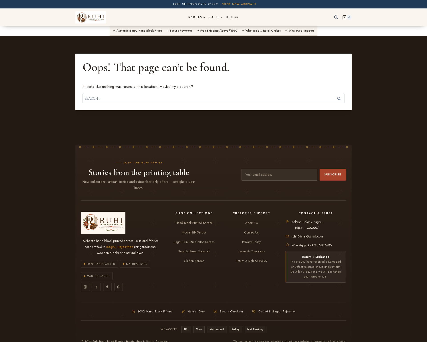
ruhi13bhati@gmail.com (307, 236)
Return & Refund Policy (251, 261)
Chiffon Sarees (194, 261)
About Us (251, 223)
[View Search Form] (336, 17)
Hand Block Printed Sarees (194, 223)
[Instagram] (85, 287)
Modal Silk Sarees (194, 232)
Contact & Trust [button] (315, 213)
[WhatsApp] (118, 287)
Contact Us (251, 232)
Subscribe (332, 174)
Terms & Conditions (251, 251)
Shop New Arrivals (239, 4)
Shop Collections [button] (194, 213)
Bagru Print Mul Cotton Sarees (194, 242)
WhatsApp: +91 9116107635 (312, 245)
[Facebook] (96, 287)
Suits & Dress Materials (194, 251)
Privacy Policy (251, 242)
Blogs (232, 17)
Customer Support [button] (251, 213)
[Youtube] (107, 287)
